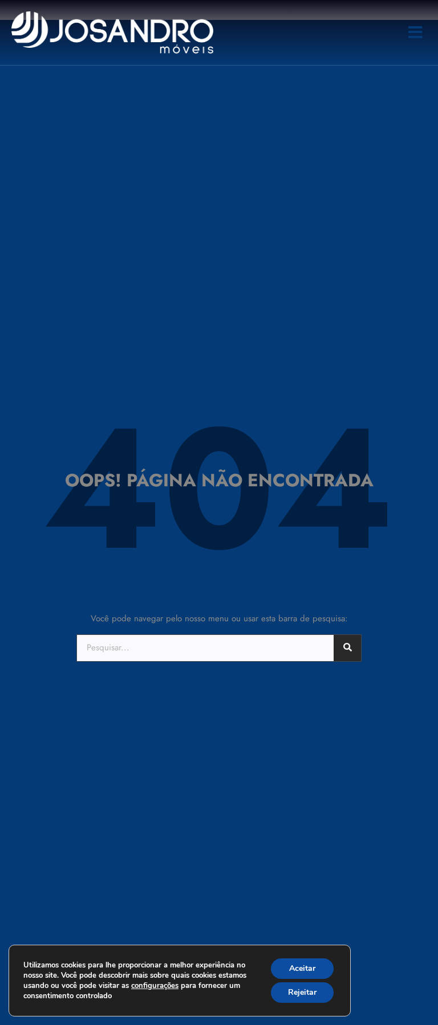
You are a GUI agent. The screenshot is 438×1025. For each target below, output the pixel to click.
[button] (415, 32)
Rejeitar (302, 992)
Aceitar (302, 968)
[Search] (347, 648)
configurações (155, 986)
